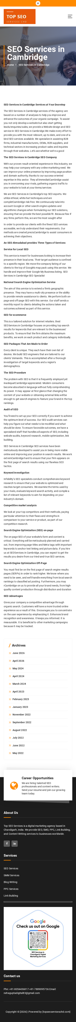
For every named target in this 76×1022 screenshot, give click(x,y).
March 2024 (19, 683)
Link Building (11, 895)
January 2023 (20, 707)
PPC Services (11, 889)
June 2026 (19, 653)
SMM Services (11, 875)
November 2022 (22, 714)
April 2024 (18, 676)
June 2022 (19, 745)
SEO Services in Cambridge (34, 64)
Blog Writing (10, 882)
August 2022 (20, 730)
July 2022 (18, 737)
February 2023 (21, 699)
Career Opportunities (38, 778)
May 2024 (18, 668)
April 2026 (18, 660)
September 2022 (22, 722)
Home (10, 64)
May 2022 (18, 753)
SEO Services (11, 868)
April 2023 (18, 691)
